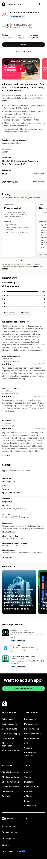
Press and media (31, 786)
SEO (26, 743)
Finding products (9, 724)
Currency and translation (30, 753)
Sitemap (6, 845)
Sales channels (9, 719)
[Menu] (43, 4)
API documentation (10, 777)
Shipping (28, 748)
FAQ (4, 485)
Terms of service (9, 832)
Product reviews (31, 729)
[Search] (39, 4)
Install (23, 45)
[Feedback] (43, 322)
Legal (26, 801)
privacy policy (8, 531)
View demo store (23, 51)
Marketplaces (30, 724)
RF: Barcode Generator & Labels (22, 656)
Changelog (23, 517)
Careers (27, 777)
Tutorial (5, 489)
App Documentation (11, 493)
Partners (28, 791)
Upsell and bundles (33, 733)
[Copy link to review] (22, 356)
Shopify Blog (7, 791)
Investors (28, 782)
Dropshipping (30, 719)
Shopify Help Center (11, 772)
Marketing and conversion (8, 744)
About (27, 772)
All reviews (25, 313)
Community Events (10, 786)
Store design (8, 738)
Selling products (9, 729)
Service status (30, 806)
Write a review (9, 313)
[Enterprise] (25, 260)
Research (6, 796)
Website (6, 505)
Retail (4, 173)
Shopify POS (7, 161)
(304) (23, 38)
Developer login (9, 826)
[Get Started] (21, 260)
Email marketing (31, 738)
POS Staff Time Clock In (19, 630)
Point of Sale (15, 645)
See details (7, 557)
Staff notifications (10, 182)
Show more (6, 455)
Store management (10, 750)
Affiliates (28, 796)
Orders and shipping (11, 733)
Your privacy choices (11, 851)
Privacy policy (8, 482)
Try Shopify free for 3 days (24, 688)
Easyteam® (34, 38)
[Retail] (23, 260)
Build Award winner (22, 25)
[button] (23, 635)
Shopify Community (11, 782)
